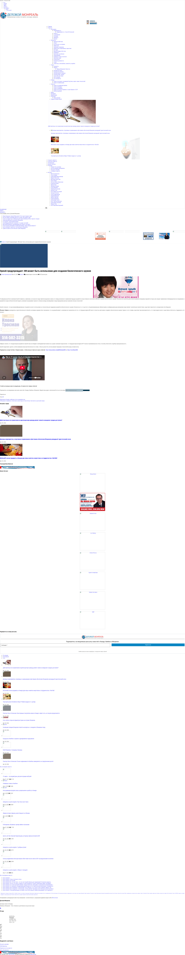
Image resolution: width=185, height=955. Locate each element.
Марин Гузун (54, 204)
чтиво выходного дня (7, 916)
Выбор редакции (58, 91)
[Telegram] (5, 930)
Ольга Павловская (55, 194)
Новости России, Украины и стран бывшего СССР (66, 89)
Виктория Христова (55, 179)
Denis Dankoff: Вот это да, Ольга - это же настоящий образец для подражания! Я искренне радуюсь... (27, 903)
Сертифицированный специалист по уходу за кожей (15, 244)
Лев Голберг (54, 180)
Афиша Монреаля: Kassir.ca (63, 69)
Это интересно (57, 78)
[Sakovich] (68, 257)
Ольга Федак (54, 175)
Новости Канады (58, 87)
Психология (56, 59)
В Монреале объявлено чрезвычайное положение (16, 846)
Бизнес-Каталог (52, 164)
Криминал (56, 52)
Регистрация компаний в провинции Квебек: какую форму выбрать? (19, 247)
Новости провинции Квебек (60, 85)
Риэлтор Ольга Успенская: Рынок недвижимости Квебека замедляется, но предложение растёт (28, 783)
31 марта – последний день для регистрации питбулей (17, 798)
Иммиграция (54, 95)
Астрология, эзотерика (59, 44)
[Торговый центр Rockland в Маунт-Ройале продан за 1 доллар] (55, 153)
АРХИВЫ (5, 3)
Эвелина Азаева (55, 186)
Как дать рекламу (55, 169)
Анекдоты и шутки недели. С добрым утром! (14, 869)
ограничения (35, 916)
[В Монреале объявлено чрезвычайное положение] (7, 843)
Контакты (5, 7)
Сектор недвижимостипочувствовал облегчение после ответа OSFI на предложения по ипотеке (28, 880)
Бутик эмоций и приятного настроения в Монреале (15, 248)
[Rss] (0, 930)
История (56, 50)
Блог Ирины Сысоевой (56, 191)
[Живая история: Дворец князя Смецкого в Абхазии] (7, 832)
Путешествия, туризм (59, 74)
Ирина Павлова (54, 197)
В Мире (52, 80)
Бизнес (55, 39)
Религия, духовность (59, 60)
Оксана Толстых (55, 193)
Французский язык (58, 41)
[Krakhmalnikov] (116, 257)
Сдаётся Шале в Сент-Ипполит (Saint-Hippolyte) (14, 250)
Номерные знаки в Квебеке (10, 805)
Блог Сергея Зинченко (56, 201)
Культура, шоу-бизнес (59, 54)
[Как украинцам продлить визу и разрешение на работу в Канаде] (5, 809)
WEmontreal (55, 919)
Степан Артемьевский (6, 296)
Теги (4, 679)
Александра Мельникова (57, 176)
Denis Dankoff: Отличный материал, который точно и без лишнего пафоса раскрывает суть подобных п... (28, 912)
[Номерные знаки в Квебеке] (5, 802)
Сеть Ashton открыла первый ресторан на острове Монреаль (19, 742)
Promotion (13, 916)
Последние (5, 677)
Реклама (56, 36)
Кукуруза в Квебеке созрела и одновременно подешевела (18, 760)
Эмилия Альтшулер (55, 189)
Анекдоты (56, 66)
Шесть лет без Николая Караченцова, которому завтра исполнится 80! (21, 857)
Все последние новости (5, 788)
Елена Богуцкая (55, 183)
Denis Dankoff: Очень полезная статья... (12, 901)
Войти (7, 9)
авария (21, 916)
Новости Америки (58, 88)
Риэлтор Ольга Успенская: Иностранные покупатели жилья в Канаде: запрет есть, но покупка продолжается (31, 735)
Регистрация (9, 10)
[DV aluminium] (148, 257)
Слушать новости (52, 160)
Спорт (55, 62)
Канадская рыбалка (58, 71)
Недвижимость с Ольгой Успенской (65, 32)
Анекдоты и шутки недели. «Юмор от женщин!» (15, 891)
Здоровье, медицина (59, 47)
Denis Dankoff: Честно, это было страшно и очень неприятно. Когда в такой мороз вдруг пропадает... (27, 905)
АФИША (5, 5)
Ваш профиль (6, 8)
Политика (53, 96)
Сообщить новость (55, 171)
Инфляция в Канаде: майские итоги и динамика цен (12, 421)
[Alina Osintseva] (100, 257)
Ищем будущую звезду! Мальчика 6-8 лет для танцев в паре (17, 237)
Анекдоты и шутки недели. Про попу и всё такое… (16, 823)
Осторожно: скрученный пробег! (10, 243)
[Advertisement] (92, 219)
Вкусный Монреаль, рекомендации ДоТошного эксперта (16, 246)
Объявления (51, 163)
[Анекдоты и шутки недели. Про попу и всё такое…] (7, 820)
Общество (53, 40)
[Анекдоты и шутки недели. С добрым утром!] (7, 866)
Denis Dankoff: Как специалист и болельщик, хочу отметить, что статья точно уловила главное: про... (27, 909)
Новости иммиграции (59, 82)
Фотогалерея (57, 77)
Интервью (53, 93)
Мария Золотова (55, 178)
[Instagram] (4, 930)
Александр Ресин (55, 200)
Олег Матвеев (54, 187)
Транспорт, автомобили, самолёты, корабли (64, 63)
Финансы (56, 37)
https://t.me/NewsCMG (72, 371)
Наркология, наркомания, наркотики (62, 48)
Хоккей (32, 916)
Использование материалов (58, 168)
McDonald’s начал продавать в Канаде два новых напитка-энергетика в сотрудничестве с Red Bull (75, 144)
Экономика (53, 29)
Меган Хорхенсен (55, 173)
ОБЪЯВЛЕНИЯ (3, 231)
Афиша (55, 67)
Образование (57, 55)
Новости (50, 28)
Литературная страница (59, 73)
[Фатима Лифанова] (52, 257)
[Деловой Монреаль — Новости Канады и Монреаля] (19, 15)
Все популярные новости (6, 897)
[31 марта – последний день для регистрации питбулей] (7, 795)
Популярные (6, 678)
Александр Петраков (56, 202)
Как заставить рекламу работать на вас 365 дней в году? (17, 239)
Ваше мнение (57, 98)
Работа (55, 33)
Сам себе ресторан (58, 76)
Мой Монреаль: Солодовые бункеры (12, 771)
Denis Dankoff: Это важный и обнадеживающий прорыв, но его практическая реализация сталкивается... (28, 907)
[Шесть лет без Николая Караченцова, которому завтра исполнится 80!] (7, 854)
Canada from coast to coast (27, 916)
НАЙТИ (1, 232)
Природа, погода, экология (60, 56)
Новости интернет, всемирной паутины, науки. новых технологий (69, 81)
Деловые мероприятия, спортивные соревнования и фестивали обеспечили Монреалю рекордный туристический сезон (80, 133)
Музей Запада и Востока (60, 51)
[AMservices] (84, 257)
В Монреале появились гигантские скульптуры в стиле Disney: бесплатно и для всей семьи (22, 422)
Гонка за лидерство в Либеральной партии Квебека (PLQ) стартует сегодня (21, 240)
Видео (52, 92)
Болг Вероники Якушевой (57, 205)
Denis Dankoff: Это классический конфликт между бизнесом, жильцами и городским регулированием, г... (28, 906)
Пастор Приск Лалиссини (57, 182)
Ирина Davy (53, 184)
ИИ (3, 418)
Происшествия (57, 58)
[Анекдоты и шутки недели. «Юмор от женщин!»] (7, 889)
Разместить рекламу (56, 167)
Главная (50, 26)
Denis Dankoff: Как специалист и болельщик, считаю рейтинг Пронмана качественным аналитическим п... (28, 910)
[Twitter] (3, 930)
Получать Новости (52, 161)
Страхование (57, 34)
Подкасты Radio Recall (56, 99)
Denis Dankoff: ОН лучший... (9, 902)
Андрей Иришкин (55, 195)
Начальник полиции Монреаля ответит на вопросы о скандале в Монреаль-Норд (24, 749)
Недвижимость (57, 30)
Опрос (55, 43)
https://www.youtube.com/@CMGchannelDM (56, 371)
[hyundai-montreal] (132, 257)
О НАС (4, 2)
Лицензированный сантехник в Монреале (13, 242)
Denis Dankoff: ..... (7, 899)
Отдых (52, 65)
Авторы (50, 172)
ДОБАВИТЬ (2, 234)
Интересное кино (58, 70)
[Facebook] (1, 930)
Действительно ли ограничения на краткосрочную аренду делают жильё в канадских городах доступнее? (74, 126)
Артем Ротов (54, 190)
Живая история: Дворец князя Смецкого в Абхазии (16, 835)
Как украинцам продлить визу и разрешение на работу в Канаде (20, 812)
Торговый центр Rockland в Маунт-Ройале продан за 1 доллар (66, 156)
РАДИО (5, 4)
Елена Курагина (55, 198)
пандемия (2, 916)
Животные (56, 45)
